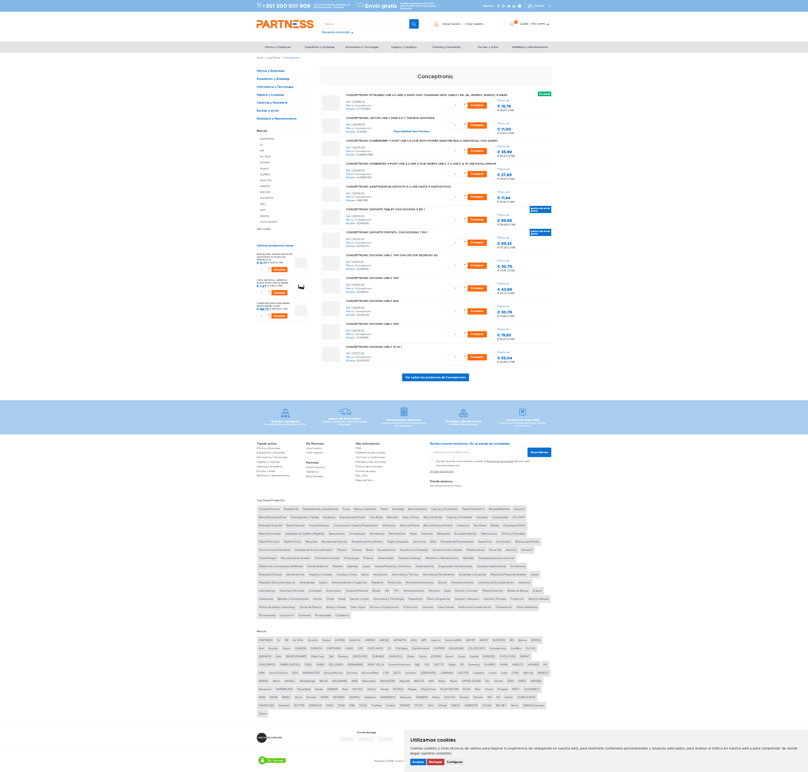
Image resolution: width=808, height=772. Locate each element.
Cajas (447, 590)
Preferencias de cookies (370, 452)
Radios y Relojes (539, 599)
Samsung (405, 697)
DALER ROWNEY (296, 656)
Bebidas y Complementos (293, 599)
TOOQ (363, 705)
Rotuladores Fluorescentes (457, 541)
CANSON (300, 648)
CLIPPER (439, 648)
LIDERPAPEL (428, 673)
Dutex (411, 656)
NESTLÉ (419, 681)
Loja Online (273, 57)
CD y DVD (518, 517)
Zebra (262, 713)
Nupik (453, 681)
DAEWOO (265, 656)
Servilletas (480, 525)
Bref (261, 648)
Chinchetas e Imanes (327, 558)
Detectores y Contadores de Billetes (281, 566)
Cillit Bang (402, 648)
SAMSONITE (387, 697)
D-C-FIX (530, 648)
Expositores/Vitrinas (352, 517)
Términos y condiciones (370, 457)
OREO (522, 681)
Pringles (503, 689)
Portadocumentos (462, 582)
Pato (345, 689)
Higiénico (524, 582)
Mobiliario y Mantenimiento (277, 118)
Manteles (468, 558)
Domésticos (377, 533)
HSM (261, 673)
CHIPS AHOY (375, 648)
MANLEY (543, 673)
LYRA (515, 673)
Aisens (264, 168)
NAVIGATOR (387, 681)
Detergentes (307, 582)
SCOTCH (450, 697)
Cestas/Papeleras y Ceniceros (393, 566)
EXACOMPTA (267, 664)
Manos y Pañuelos (365, 509)
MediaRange (307, 681)
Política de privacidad (369, 466)
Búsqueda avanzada (336, 32)
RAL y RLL (362, 475)
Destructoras (489, 533)
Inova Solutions (278, 673)
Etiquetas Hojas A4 (270, 525)
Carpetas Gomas (269, 509)
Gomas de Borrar (317, 566)
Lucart (492, 673)
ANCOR (265, 192)
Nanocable (368, 681)
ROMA (324, 697)
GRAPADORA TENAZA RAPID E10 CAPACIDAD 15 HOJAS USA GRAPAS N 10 (274, 257)
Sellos (365, 574)
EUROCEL (489, 656)
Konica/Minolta (333, 673)
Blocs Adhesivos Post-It (438, 525)
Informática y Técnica (405, 574)
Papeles (338, 566)
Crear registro (314, 452)
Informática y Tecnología (275, 87)
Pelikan (371, 689)
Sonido (317, 599)
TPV (396, 590)
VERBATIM (470, 705)
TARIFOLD (315, 705)
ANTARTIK (267, 198)
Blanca (522, 640)
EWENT (525, 656)
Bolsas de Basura (518, 590)
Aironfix (265, 162)
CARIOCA (316, 648)
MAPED (263, 681)
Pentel (384, 689)
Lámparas (463, 525)
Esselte (474, 656)
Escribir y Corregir (466, 590)
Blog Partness (314, 476)
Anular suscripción (442, 471)
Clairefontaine (420, 648)
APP (262, 210)
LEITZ (397, 673)
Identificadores (295, 574)
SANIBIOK (422, 697)
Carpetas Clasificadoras (491, 566)
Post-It (489, 689)
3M (262, 150)
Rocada (311, 697)
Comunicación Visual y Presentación (356, 525)
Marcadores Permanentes (438, 574)
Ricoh (298, 697)
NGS (431, 681)
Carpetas (482, 517)
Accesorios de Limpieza (447, 550)
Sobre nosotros (315, 467)
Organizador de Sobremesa (455, 566)
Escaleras (329, 517)
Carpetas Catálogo (409, 558)
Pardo (319, 689)
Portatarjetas (323, 615)
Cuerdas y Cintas (347, 574)
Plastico (342, 550)
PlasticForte (428, 689)
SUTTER (299, 705)
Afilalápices (380, 574)
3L (261, 145)
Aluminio (511, 550)
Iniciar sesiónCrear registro (463, 24)
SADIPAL (354, 697)
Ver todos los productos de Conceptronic (435, 377)
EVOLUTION (507, 656)
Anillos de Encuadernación (474, 607)
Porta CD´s (495, 550)
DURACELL (396, 656)
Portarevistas (267, 615)
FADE (308, 664)
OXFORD (535, 681)
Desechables (386, 558)
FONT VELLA (376, 664)
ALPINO (265, 174)
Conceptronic (292, 57)
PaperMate (304, 689)
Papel (384, 509)
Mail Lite (528, 673)
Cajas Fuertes (446, 607)
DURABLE (378, 656)
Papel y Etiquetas (397, 541)
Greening (474, 664)
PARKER (332, 689)
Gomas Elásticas (319, 525)
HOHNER (533, 664)
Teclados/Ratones (357, 590)
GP (462, 664)
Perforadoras (397, 533)
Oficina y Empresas (270, 71)
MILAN (324, 681)
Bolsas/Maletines (499, 509)
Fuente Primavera (399, 664)
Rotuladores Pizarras (334, 541)
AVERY (484, 640)
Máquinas (311, 541)
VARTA (455, 705)
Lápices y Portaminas (445, 509)
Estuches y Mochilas (292, 590)
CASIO (349, 648)
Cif (389, 648)
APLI (263, 204)
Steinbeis (284, 705)
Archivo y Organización (384, 607)
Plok (478, 689)
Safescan (370, 697)
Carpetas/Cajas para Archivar (496, 558)
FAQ (358, 448)
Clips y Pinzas (411, 517)
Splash (509, 697)
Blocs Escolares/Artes (272, 517)
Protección (394, 582)
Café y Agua (358, 607)
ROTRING (339, 697)
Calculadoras (267, 590)
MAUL (276, 681)
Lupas (366, 566)
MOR (354, 681)
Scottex (464, 697)
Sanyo (436, 697)
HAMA (504, 664)
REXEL (286, 697)
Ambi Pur (266, 180)
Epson (449, 656)
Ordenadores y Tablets (305, 517)
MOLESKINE (339, 681)
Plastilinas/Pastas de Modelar (508, 574)
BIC (512, 640)
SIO (490, 697)
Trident (390, 705)
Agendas (352, 566)
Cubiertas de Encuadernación (496, 582)
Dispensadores (425, 566)
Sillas (433, 541)
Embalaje (398, 509)
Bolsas (376, 590)
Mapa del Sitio (364, 480)
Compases (315, 590)
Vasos (534, 574)
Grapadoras (291, 509)
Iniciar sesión (314, 448)
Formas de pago (366, 471)
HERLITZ (517, 664)
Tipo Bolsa (376, 517)
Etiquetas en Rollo (514, 525)
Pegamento (415, 599)
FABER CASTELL (290, 664)
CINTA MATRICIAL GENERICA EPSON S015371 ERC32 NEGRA (272, 281)
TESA (341, 705)
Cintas (330, 599)
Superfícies (485, 541)
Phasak (412, 689)
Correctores (517, 566)
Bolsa (369, 550)
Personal (434, 590)
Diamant (343, 656)
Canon (286, 648)
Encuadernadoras (465, 533)
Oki (487, 681)
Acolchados (503, 541)
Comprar (279, 269)
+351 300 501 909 (286, 6)
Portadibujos (357, 533)
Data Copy (317, 656)
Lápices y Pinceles (495, 599)
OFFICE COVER (471, 681)
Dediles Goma (292, 541)
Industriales (266, 599)
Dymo (423, 656)
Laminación (287, 615)
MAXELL (290, 681)
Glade (452, 664)
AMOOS (265, 186)
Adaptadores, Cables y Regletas (304, 533)
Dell (331, 656)
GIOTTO (439, 664)
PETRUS (398, 689)
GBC (417, 664)
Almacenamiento (414, 590)
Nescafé (404, 681)
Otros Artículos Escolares (274, 550)
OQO (510, 681)
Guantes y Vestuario (467, 599)
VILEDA (486, 705)
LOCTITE (463, 673)
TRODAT (405, 705)
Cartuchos (419, 541)
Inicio (260, 57)
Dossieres (305, 615)
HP (545, 664)
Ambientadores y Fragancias (349, 582)
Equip (461, 656)
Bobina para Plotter (527, 541)
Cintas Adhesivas (527, 607)
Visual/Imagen (267, 558)
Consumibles (500, 517)
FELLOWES (336, 664)
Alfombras (389, 525)
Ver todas (264, 229)
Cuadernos (342, 615)
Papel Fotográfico (473, 509)
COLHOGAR (456, 648)
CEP (360, 648)
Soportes (427, 533)
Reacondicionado (270, 533)
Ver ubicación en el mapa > (446, 485)
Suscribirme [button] (539, 452)
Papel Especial (295, 525)
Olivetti (498, 681)
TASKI (329, 705)
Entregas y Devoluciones (371, 462)
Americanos (333, 590)
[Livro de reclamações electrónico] (269, 738)
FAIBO (320, 664)
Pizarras (368, 558)
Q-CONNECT (532, 689)
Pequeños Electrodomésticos (277, 582)
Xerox (514, 705)
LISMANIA (447, 673)
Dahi (278, 656)
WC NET (501, 705)
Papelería (377, 582)
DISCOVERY (360, 656)
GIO (427, 664)
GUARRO (489, 664)
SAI (387, 590)
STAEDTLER (266, 705)
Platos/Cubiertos (492, 590)
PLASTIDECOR (449, 689)
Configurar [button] (455, 762)
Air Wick (265, 156)
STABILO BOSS (526, 697)
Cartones (427, 607)
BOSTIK (536, 640)
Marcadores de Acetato (295, 558)
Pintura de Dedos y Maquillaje (277, 607)
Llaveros (519, 509)
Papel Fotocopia (269, 541)
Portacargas (351, 558)
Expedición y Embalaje (273, 79)
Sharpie (478, 697)
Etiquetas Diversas (270, 574)
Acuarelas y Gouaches (472, 574)
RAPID (274, 697)
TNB (352, 705)
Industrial (527, 550)
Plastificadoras (475, 550)
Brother (273, 648)
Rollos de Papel (409, 525)
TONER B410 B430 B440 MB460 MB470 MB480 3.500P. (273, 304)
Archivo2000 (268, 222)
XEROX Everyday (533, 705)
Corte (346, 509)
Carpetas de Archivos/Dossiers (314, 550)
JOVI (295, 673)
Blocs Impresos (417, 509)
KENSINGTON (311, 673)
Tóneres (357, 550)
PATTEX (358, 689)
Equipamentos (386, 550)
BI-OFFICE (499, 640)
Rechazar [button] (435, 762)
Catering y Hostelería (272, 102)
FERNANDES (355, 664)
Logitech (478, 673)
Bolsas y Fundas (336, 607)
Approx (265, 216)
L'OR (386, 673)
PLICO (466, 689)
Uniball (442, 705)
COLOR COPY (476, 648)
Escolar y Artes (268, 110)
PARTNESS (267, 139)
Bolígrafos (443, 533)
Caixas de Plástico (311, 607)
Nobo (442, 681)
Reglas (495, 525)
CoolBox (516, 648)
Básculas (392, 517)
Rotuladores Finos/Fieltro (367, 541)
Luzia (504, 673)
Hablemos (312, 471)
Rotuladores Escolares (419, 582)
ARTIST (470, 640)
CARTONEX (334, 648)
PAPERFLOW (284, 689)
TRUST (419, 705)
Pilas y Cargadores (438, 599)
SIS (498, 697)
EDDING (436, 656)
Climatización (504, 607)
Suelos (323, 582)
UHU (430, 705)
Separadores (337, 533)
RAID (262, 697)
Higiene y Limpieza (270, 95)
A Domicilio (410, 607)
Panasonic (265, 689)
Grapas (537, 590)
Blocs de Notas (433, 517)
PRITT (516, 689)
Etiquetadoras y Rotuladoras (320, 509)
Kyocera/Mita (370, 673)
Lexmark (410, 673)
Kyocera (352, 673)
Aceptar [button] (418, 762)
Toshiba (376, 705)
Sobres (442, 582)
